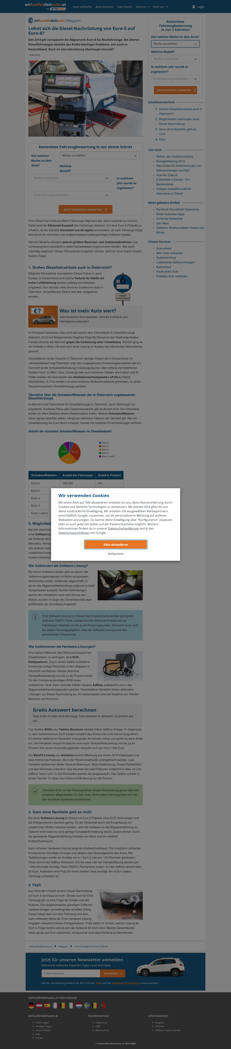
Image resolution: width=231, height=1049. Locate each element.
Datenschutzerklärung (123, 528)
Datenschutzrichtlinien (74, 533)
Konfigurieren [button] (116, 553)
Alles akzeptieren (115, 544)
